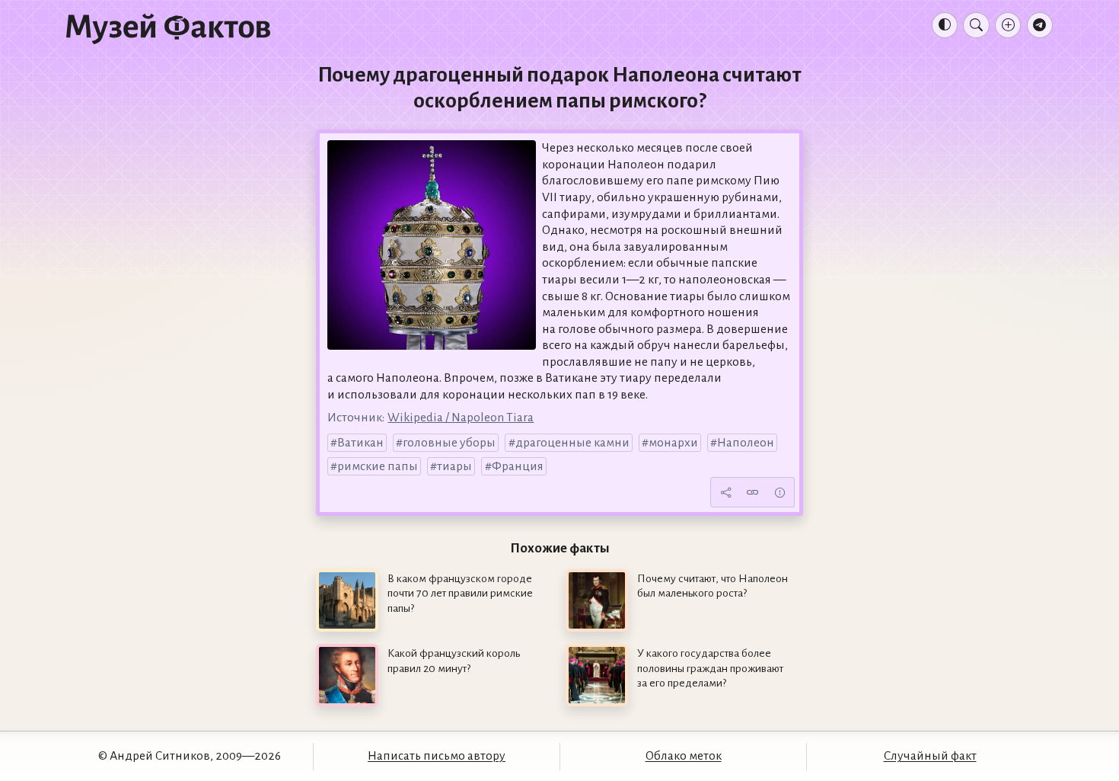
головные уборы (449, 443)
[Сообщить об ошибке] (779, 492)
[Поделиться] (725, 492)
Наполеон (745, 443)
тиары (454, 466)
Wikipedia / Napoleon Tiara (460, 417)
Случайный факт (930, 756)
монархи (673, 443)
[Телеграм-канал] (1040, 25)
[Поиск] (976, 25)
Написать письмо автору (436, 756)
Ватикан (360, 443)
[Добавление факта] (1008, 25)
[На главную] (168, 28)
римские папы (377, 466)
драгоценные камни (572, 443)
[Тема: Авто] (945, 25)
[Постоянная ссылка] (753, 492)
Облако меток (684, 756)
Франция (518, 466)
